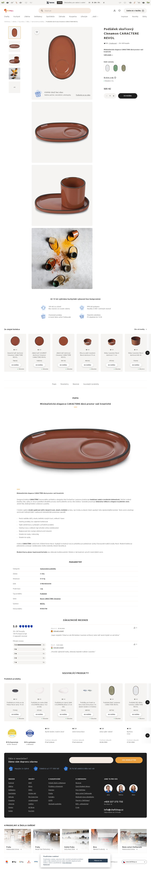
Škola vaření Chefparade (84, 793)
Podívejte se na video (83, 95)
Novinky (135, 17)
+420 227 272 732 (113, 801)
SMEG (30, 790)
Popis (54, 384)
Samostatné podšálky (48, 569)
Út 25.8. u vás (109, 78)
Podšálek (43, 594)
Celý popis (107, 55)
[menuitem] (6, 17)
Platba (50, 793)
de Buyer (31, 807)
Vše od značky (139, 329)
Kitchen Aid (32, 793)
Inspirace (124, 17)
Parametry (65, 384)
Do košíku (128, 96)
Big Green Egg (33, 797)
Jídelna (10, 786)
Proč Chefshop (80, 790)
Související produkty (91, 384)
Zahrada (11, 797)
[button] (15, 714)
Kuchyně (11, 783)
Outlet (10, 811)
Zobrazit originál (58, 631)
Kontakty (51, 797)
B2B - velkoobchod (82, 804)
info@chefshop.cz (113, 809)
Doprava (51, 790)
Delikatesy (11, 790)
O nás (77, 807)
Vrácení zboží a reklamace (57, 783)
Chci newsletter (129, 760)
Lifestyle (11, 804)
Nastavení (46, 864)
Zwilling (30, 804)
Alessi (30, 786)
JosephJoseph (33, 800)
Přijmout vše (98, 860)
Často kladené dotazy (83, 786)
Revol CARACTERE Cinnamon (50, 599)
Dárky (144, 17)
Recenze (76, 384)
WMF (30, 783)
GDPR (50, 800)
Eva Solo (31, 811)
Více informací (67, 862)
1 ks (41, 589)
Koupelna (11, 800)
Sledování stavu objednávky (85, 797)
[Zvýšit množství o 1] (114, 96)
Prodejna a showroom (55, 786)
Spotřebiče (12, 793)
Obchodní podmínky (54, 804)
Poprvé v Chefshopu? (83, 800)
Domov (10, 807)
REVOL (42, 604)
